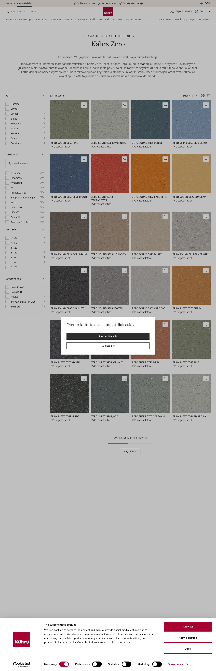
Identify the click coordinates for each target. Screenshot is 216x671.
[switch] (97, 664)
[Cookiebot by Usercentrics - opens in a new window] (22, 664)
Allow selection (188, 637)
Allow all (188, 626)
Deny (188, 648)
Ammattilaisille (108, 336)
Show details (175, 664)
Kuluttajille (108, 345)
